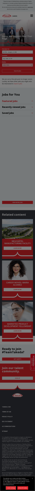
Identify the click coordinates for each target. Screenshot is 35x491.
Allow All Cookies (22, 488)
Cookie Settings (11, 488)
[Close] (32, 478)
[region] (17, 483)
